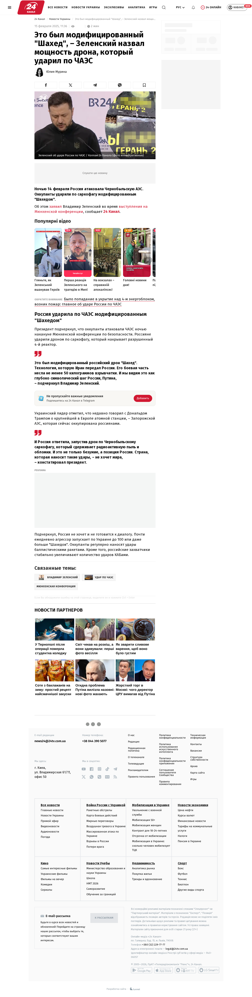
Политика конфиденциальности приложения (172, 761)
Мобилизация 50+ (143, 820)
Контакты (196, 744)
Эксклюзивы (114, 7)
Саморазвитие (95, 888)
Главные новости (52, 810)
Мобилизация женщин (146, 825)
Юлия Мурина (56, 72)
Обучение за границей (101, 894)
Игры (153, 7)
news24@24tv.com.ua (50, 741)
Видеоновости (50, 826)
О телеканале (136, 757)
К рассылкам (104, 917)
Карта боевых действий (101, 815)
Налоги (182, 836)
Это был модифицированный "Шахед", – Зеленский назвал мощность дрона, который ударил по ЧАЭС (115, 19)
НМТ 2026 (92, 883)
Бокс (181, 868)
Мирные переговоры (100, 821)
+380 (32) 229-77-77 (153, 944)
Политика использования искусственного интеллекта (168, 748)
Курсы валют (186, 815)
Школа (90, 878)
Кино (44, 863)
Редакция (133, 742)
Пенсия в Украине (189, 841)
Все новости (58, 7)
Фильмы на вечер (52, 879)
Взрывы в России (97, 841)
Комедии (46, 884)
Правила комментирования (170, 783)
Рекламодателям (138, 770)
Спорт (182, 863)
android (141, 970)
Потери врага (95, 846)
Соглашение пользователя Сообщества (167, 772)
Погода (45, 837)
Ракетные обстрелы (99, 810)
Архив (194, 766)
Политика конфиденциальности (172, 736)
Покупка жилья (142, 874)
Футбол (182, 874)
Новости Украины (86, 7)
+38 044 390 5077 (94, 741)
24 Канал (40, 19)
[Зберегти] (144, 85)
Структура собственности (199, 758)
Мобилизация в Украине (151, 805)
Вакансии (196, 751)
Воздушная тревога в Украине (106, 826)
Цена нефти (185, 810)
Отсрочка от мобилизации (149, 836)
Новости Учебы (98, 863)
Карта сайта (197, 773)
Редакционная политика (136, 749)
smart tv (185, 970)
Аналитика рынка (143, 868)
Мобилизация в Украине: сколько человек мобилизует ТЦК (151, 846)
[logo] (31, 7)
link (83, 768)
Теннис (182, 879)
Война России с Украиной (105, 805)
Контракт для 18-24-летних (149, 830)
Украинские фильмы (54, 874)
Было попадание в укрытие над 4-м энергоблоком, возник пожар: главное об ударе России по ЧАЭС (94, 301)
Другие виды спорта (191, 889)
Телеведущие (136, 764)
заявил (55, 206)
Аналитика (136, 7)
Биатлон (183, 884)
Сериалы (46, 889)
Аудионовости (50, 831)
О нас (131, 735)
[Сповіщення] (193, 7)
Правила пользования (141, 777)
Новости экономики (193, 805)
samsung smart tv (208, 970)
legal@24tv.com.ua (177, 948)
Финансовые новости (192, 821)
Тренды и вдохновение (147, 879)
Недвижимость (143, 863)
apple (163, 970)
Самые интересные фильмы (59, 868)
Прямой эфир (49, 821)
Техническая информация (198, 736)
